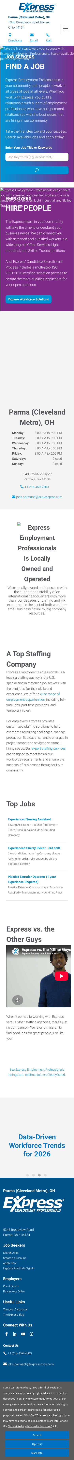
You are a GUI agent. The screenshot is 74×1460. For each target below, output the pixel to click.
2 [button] (34, 1176)
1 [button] (28, 1176)
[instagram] (31, 1334)
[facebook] (6, 1334)
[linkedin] (14, 1334)
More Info (37, 1453)
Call (49, 40)
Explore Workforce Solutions (28, 299)
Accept (37, 1435)
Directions (15, 40)
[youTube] (23, 1334)
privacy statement (34, 1398)
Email (34, 40)
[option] (37, 1135)
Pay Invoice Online (14, 1291)
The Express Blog (13, 1314)
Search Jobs (10, 1252)
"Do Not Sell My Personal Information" (30, 1426)
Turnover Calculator (15, 1309)
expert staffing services (49, 748)
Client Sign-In (11, 1286)
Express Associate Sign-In (19, 1268)
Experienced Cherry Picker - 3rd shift (34, 848)
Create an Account (14, 1257)
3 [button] (40, 1176)
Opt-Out (37, 1444)
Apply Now (9, 1263)
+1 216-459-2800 (37, 487)
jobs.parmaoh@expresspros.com (39, 497)
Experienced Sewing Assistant (29, 819)
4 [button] (46, 1176)
